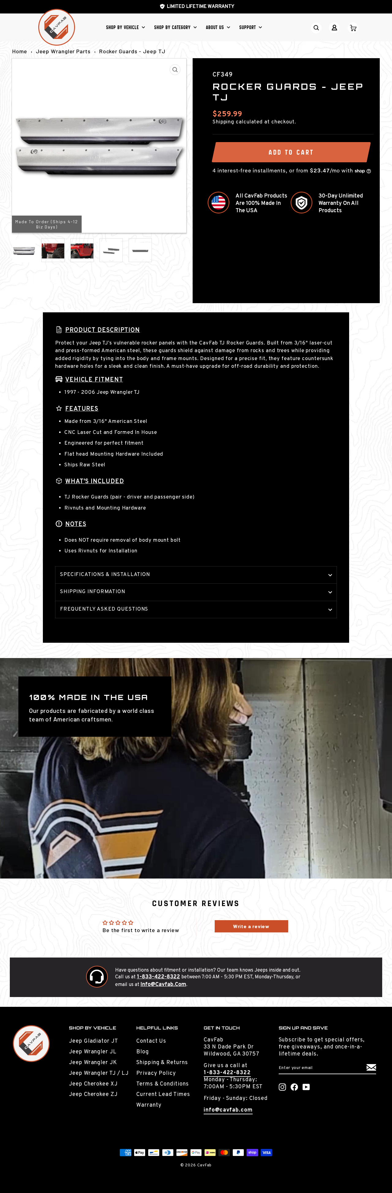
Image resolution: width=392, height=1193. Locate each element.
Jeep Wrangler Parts (63, 51)
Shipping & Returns (162, 1062)
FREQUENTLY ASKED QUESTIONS (104, 609)
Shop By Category (173, 27)
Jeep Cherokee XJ (93, 1084)
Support (248, 27)
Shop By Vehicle (123, 27)
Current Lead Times (163, 1094)
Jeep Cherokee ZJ (93, 1094)
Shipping (223, 122)
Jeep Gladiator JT (93, 1041)
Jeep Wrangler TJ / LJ (99, 1073)
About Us (215, 27)
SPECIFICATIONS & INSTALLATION (105, 574)
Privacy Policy (156, 1073)
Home (19, 51)
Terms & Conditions (162, 1084)
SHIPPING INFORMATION (92, 592)
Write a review (251, 926)
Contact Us (151, 1041)
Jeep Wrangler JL (92, 1052)
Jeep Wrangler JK (93, 1062)
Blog (142, 1052)
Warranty (148, 1105)
